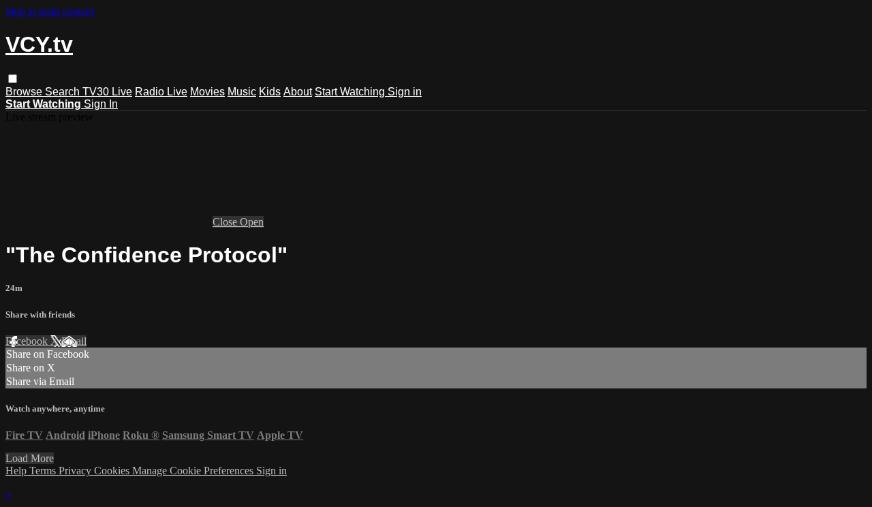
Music (242, 91)
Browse (25, 91)
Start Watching (351, 91)
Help (17, 470)
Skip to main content (49, 11)
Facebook (27, 341)
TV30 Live (107, 91)
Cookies (113, 470)
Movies (207, 91)
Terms (44, 470)
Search (63, 91)
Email (74, 341)
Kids (270, 91)
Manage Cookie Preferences (194, 470)
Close (226, 222)
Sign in (405, 91)
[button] (12, 78)
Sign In (101, 104)
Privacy (76, 470)
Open (252, 222)
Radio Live (161, 91)
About (297, 91)
